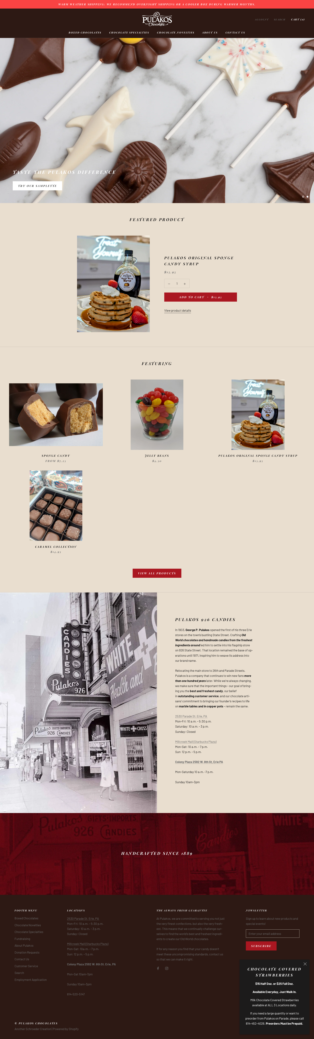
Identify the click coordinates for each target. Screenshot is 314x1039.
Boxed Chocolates (85, 32)
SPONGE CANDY (56, 455)
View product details (177, 310)
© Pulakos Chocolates (36, 1023)
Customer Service (26, 966)
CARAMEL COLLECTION (56, 546)
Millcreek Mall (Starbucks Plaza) (195, 741)
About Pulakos (24, 945)
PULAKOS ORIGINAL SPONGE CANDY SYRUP (258, 455)
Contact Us (235, 32)
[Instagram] (166, 967)
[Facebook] (158, 967)
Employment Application (31, 979)
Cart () (298, 19)
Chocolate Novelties (176, 32)
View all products (157, 573)
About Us (210, 32)
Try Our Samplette (37, 186)
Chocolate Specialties (129, 32)
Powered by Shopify (66, 1029)
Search (279, 19)
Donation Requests (27, 952)
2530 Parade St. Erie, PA (191, 716)
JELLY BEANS (157, 455)
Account (262, 19)
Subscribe (261, 946)
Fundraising (22, 938)
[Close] (305, 964)
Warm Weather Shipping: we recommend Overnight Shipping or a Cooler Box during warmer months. (157, 4)
